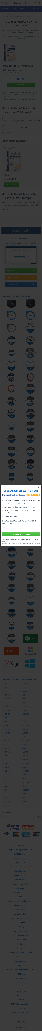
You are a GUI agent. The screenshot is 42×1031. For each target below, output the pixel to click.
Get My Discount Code (21, 534)
